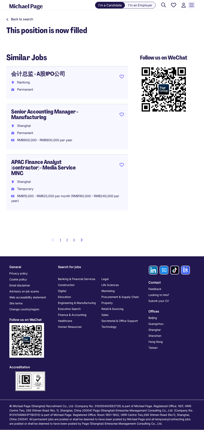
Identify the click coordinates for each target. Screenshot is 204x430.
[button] (19, 19)
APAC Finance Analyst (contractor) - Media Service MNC (43, 167)
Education (64, 297)
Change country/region (24, 309)
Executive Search (69, 309)
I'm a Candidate (110, 5)
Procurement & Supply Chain (120, 297)
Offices (153, 311)
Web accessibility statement (27, 297)
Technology (109, 326)
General (15, 266)
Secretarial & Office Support (119, 320)
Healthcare (65, 320)
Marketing (108, 291)
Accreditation (19, 367)
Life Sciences (110, 285)
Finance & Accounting (72, 314)
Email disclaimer (19, 285)
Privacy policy (18, 273)
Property (107, 303)
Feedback (154, 289)
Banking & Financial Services (76, 279)
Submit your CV (158, 301)
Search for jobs (69, 266)
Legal (105, 279)
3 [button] (74, 240)
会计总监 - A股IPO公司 (38, 73)
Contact (154, 282)
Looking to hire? (158, 295)
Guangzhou (155, 323)
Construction (66, 285)
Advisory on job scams (24, 291)
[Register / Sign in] (183, 5)
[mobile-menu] (191, 5)
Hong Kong (155, 341)
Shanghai (154, 329)
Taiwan (153, 347)
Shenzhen (154, 335)
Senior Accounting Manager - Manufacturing (44, 114)
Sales (104, 314)
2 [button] (67, 240)
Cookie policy (18, 279)
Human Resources (69, 326)
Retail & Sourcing (112, 309)
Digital (62, 291)
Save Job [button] (122, 77)
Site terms (16, 303)
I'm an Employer (140, 5)
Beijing (152, 317)
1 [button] (62, 241)
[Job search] (163, 5)
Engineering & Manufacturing (77, 303)
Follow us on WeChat (25, 319)
